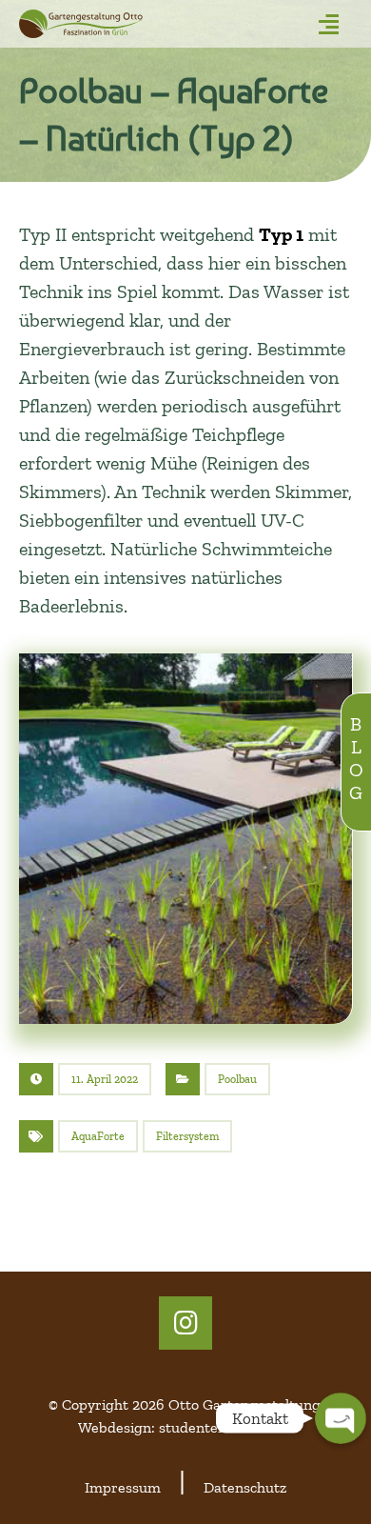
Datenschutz (245, 1487)
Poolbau (237, 1079)
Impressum (123, 1487)
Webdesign (114, 1427)
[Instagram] (185, 1323)
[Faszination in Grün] (131, 24)
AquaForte (98, 1136)
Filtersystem (187, 1136)
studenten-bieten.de (226, 1427)
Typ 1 (281, 234)
